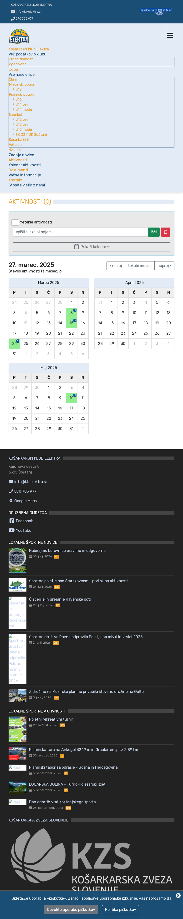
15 (73, 322)
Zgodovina (17, 64)
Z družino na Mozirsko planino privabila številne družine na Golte (86, 691)
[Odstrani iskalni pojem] (165, 232)
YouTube (23, 530)
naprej (164, 265)
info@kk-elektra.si (30, 481)
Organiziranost (21, 59)
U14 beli (21, 104)
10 (73, 397)
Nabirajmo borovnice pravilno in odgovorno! (68, 550)
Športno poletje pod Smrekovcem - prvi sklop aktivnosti (78, 581)
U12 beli (21, 119)
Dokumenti (25, 172)
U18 (18, 89)
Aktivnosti (25, 162)
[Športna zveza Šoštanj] (156, 11)
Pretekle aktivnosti (35, 222)
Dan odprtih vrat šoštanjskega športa (62, 802)
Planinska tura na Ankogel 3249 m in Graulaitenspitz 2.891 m (83, 749)
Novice (21, 152)
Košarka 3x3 (19, 139)
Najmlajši (16, 114)
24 (15, 343)
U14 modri (23, 109)
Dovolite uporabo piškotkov (71, 909)
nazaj (116, 265)
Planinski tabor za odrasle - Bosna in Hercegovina (73, 767)
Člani (13, 79)
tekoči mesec (140, 265)
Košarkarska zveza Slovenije (38, 820)
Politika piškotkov (120, 909)
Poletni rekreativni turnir (51, 719)
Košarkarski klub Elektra (31, 4)
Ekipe (22, 72)
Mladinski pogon (22, 84)
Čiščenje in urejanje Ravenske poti (60, 599)
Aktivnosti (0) (30, 201)
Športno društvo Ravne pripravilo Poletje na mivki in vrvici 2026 (86, 637)
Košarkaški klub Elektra (29, 51)
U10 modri (23, 129)
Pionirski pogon (21, 94)
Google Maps (25, 501)
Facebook (24, 521)
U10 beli (21, 124)
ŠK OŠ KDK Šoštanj (31, 134)
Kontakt (27, 182)
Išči (154, 232)
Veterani (15, 144)
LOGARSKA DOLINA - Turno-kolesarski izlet (67, 784)
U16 (18, 99)
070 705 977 (24, 18)
